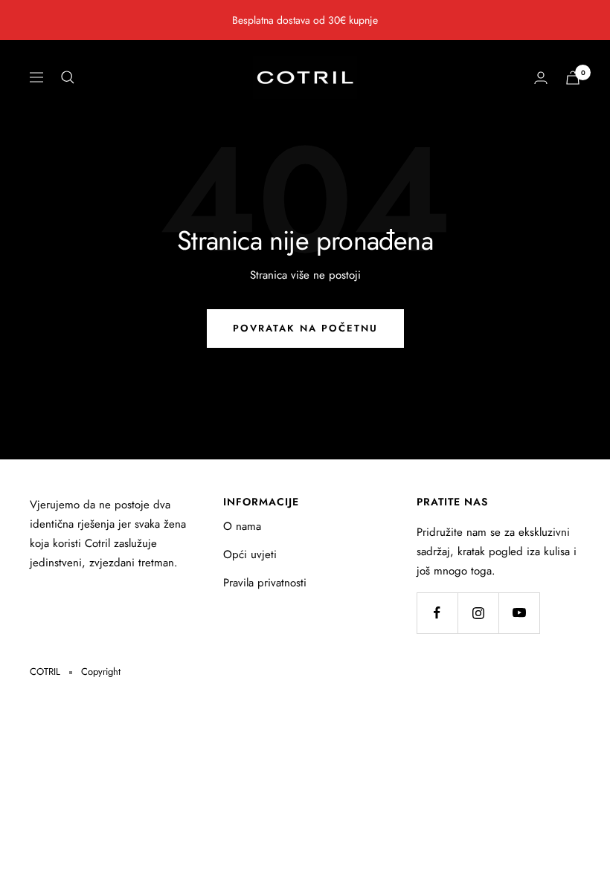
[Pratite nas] (437, 612)
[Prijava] (541, 77)
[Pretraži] (67, 77)
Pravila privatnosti (264, 583)
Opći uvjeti (250, 554)
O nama (242, 526)
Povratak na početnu (305, 328)
